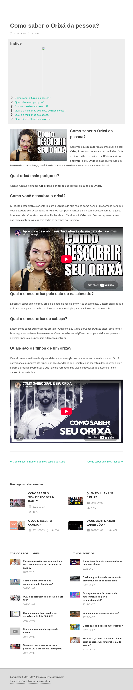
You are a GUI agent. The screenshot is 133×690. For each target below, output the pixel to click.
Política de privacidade (39, 681)
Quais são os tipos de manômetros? (103, 625)
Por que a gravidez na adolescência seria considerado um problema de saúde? (42, 564)
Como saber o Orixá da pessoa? (32, 98)
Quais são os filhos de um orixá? (33, 119)
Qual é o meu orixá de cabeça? (32, 115)
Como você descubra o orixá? (31, 106)
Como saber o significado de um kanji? (41, 497)
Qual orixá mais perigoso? (29, 102)
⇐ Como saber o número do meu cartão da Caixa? (38, 461)
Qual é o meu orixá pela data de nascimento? (40, 110)
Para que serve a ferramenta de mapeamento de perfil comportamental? (100, 596)
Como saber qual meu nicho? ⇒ (105, 461)
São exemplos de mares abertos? (101, 613)
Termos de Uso (17, 681)
